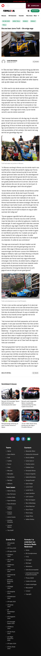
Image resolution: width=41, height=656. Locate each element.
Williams (9, 484)
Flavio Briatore (11, 504)
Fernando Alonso (31, 471)
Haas (8, 467)
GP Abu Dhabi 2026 (11, 648)
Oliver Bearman (30, 506)
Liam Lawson (29, 497)
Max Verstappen (31, 16)
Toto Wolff (10, 530)
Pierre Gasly (29, 513)
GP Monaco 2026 (10, 565)
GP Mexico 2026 (10, 627)
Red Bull (9, 480)
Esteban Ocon (30, 467)
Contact (28, 591)
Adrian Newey (11, 491)
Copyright (28, 594)
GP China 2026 (11, 548)
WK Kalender (12, 16)
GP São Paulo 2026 (11, 632)
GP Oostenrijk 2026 (11, 575)
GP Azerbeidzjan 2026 (11, 611)
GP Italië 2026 (11, 602)
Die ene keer (6, 21)
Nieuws (3, 16)
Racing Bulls (11, 477)
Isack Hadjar (29, 484)
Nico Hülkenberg (30, 503)
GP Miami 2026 (10, 555)
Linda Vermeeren (12, 61)
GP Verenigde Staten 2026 (11, 622)
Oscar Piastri (29, 510)
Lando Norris (29, 490)
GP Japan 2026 (11, 551)
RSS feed (28, 563)
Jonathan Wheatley (10, 521)
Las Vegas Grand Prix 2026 (10, 638)
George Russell (30, 480)
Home (27, 550)
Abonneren (35, 11)
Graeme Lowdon (9, 513)
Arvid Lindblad (30, 458)
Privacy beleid (30, 578)
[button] (33, 5)
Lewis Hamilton (30, 493)
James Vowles (11, 517)
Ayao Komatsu (11, 500)
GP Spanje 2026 (10, 606)
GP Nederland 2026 (11, 597)
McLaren (9, 471)
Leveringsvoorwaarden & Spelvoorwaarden (32, 574)
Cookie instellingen (31, 584)
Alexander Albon (30, 451)
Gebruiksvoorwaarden (32, 570)
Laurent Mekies (9, 526)
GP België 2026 (10, 587)
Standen (21, 16)
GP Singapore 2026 (11, 617)
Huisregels (29, 560)
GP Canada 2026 (10, 560)
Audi (8, 458)
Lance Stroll (29, 487)
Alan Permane (11, 494)
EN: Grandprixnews (31, 553)
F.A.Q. (27, 557)
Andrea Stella (11, 497)
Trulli (4, 25)
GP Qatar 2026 (11, 643)
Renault (33, 21)
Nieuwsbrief (29, 588)
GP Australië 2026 (10, 544)
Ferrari (9, 464)
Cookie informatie (31, 581)
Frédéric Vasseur (9, 508)
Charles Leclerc (30, 464)
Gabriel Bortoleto (31, 477)
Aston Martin (11, 454)
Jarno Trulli (16, 21)
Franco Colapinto (30, 474)
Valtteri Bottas (30, 519)
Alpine (9, 451)
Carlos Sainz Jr (30, 461)
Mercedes (10, 474)
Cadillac (9, 461)
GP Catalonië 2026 (11, 570)
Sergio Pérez (29, 516)
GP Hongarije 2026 (11, 592)
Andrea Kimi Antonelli (32, 454)
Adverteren (29, 566)
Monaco (25, 21)
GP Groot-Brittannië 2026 (10, 581)
